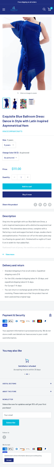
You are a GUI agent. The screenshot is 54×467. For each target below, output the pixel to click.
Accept (9, 460)
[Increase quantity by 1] (27, 177)
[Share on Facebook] (35, 204)
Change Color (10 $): (16, 152)
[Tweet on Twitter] (45, 204)
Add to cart (27, 186)
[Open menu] (4, 10)
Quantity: (6, 177)
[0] (49, 9)
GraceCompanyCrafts (12, 131)
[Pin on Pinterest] (40, 204)
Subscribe (10, 422)
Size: (8, 140)
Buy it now (27, 194)
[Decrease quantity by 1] (14, 177)
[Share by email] (49, 204)
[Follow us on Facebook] (4, 437)
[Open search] (44, 9)
